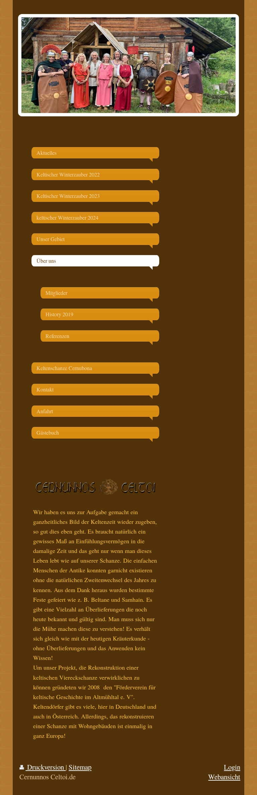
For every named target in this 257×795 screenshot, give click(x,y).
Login (232, 767)
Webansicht (224, 776)
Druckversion (45, 767)
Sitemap (80, 767)
